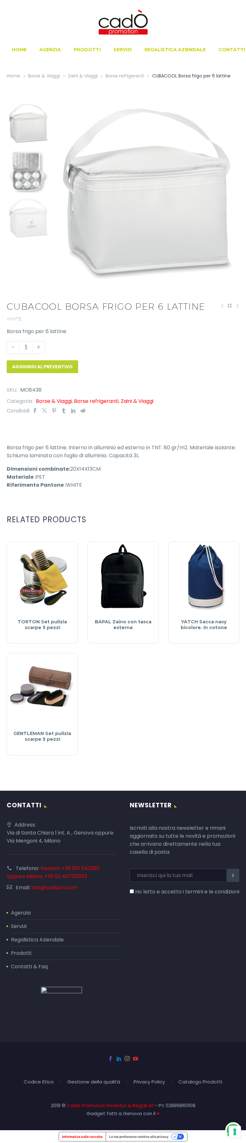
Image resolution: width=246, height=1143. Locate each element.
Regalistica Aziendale (175, 49)
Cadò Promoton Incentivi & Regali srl (111, 1105)
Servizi (122, 49)
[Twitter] (44, 411)
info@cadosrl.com (54, 887)
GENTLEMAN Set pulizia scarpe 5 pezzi (42, 736)
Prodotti (87, 49)
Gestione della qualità (93, 1082)
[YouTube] (135, 1058)
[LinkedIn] (73, 411)
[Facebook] (35, 411)
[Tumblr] (64, 411)
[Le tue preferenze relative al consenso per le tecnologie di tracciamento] (235, 1132)
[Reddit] (83, 411)
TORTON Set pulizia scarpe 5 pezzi (42, 624)
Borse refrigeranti (125, 76)
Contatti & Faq (29, 966)
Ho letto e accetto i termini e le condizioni (187, 891)
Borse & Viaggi (44, 76)
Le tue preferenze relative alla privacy (138, 1137)
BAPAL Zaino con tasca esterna (123, 624)
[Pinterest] (54, 411)
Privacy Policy (149, 1082)
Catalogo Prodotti (200, 1082)
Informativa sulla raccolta (82, 1137)
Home (19, 49)
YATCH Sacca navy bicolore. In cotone (204, 624)
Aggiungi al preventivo (42, 367)
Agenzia (50, 49)
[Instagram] (127, 1058)
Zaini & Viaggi (83, 76)
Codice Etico (39, 1082)
